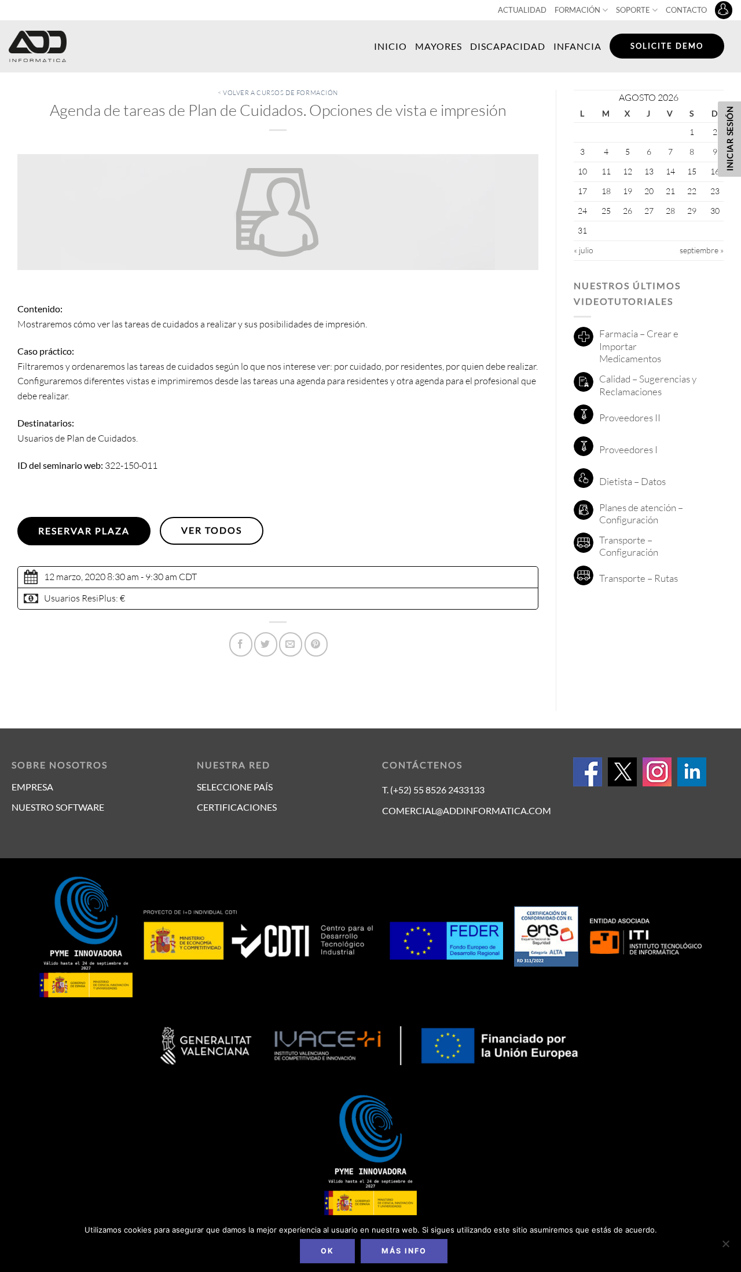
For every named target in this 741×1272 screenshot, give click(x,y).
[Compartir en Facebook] (240, 644)
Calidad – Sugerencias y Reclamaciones (647, 385)
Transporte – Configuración (628, 546)
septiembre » (702, 250)
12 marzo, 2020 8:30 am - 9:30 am (110, 576)
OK (327, 1251)
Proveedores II (630, 417)
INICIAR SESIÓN (730, 138)
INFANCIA (577, 46)
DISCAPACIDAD (507, 46)
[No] (725, 1247)
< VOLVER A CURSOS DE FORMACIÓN (278, 93)
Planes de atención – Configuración (641, 513)
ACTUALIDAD (522, 9)
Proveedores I (628, 449)
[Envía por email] (290, 644)
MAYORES (438, 46)
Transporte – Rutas (638, 578)
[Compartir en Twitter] (265, 644)
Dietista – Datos (632, 481)
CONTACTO (686, 9)
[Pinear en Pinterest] (316, 644)
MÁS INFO (404, 1251)
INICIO (390, 46)
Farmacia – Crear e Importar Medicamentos (638, 346)
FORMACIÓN (577, 9)
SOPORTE (633, 9)
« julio (583, 250)
